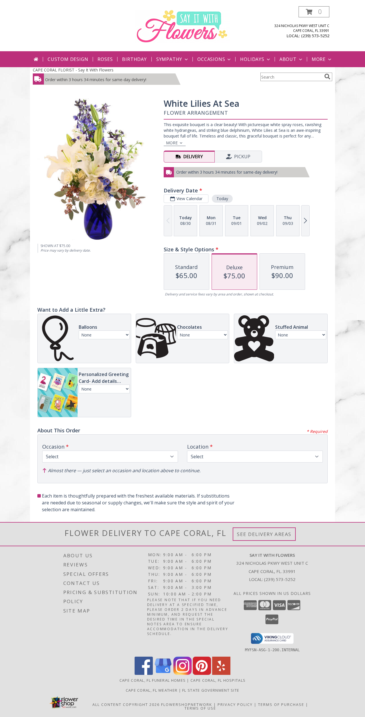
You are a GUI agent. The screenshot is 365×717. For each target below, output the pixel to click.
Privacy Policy (235, 704)
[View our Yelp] (221, 673)
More (319, 59)
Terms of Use (200, 708)
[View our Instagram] (182, 673)
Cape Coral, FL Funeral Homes (152, 680)
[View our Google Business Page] (163, 673)
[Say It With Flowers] (182, 25)
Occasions (211, 59)
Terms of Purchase (281, 704)
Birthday (134, 59)
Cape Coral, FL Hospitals (218, 680)
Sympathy (169, 59)
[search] (327, 76)
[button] (314, 11)
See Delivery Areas (264, 534)
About (288, 59)
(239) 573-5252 (315, 35)
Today (222, 198)
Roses (105, 59)
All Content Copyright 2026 (126, 704)
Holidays (252, 59)
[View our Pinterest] (202, 673)
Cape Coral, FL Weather (152, 690)
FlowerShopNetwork (186, 704)
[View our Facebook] (144, 673)
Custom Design (68, 59)
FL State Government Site (210, 690)
